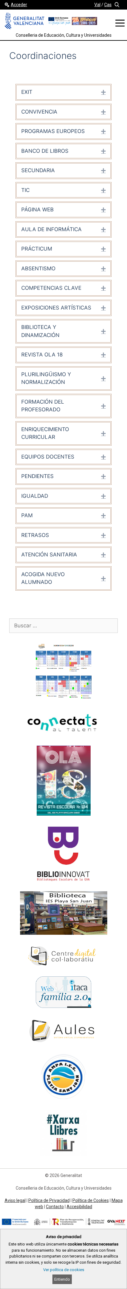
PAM (27, 515)
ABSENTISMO (38, 268)
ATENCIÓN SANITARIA (49, 554)
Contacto (55, 1206)
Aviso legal (15, 1200)
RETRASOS (35, 535)
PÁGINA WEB (37, 209)
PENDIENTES (37, 476)
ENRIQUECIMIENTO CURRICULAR (45, 433)
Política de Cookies (90, 1200)
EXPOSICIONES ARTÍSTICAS (56, 308)
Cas (108, 4)
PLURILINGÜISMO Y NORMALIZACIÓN (46, 378)
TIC (25, 190)
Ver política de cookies (63, 1269)
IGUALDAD (34, 496)
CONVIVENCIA (39, 112)
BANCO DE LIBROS (44, 151)
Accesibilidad (79, 1206)
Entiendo (62, 1279)
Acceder (19, 4)
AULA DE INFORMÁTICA (51, 229)
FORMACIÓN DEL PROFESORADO (42, 406)
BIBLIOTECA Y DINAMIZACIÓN (40, 331)
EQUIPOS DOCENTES (47, 457)
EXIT (26, 92)
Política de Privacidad (49, 1200)
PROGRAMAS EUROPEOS (53, 131)
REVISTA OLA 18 (42, 354)
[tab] (63, 92)
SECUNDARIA (38, 170)
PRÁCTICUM (36, 249)
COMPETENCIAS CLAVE (51, 288)
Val (97, 4)
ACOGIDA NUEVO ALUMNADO (43, 578)
